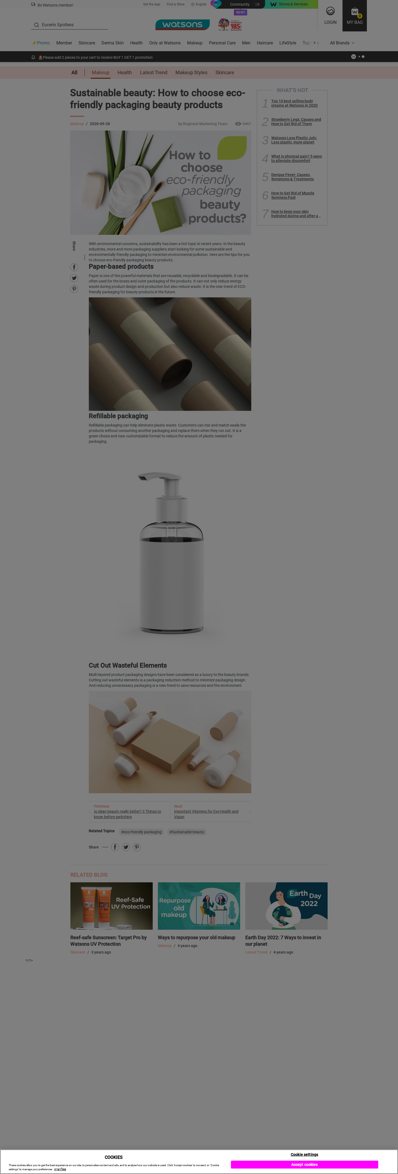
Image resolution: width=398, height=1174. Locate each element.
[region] (199, 1161)
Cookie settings (304, 1154)
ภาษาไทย (60, 1169)
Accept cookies (304, 1164)
